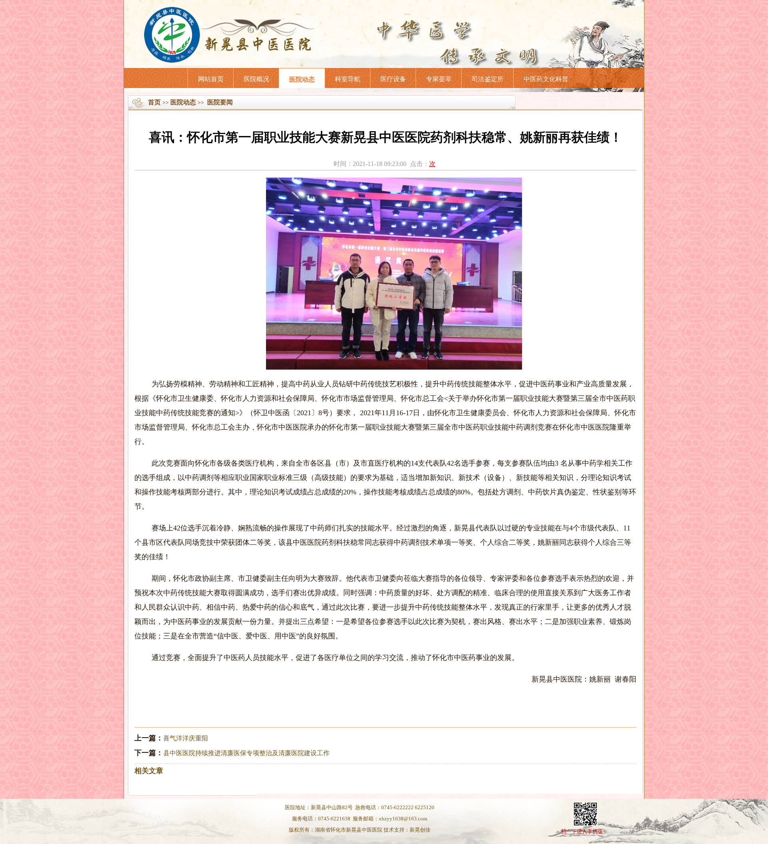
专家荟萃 (439, 79)
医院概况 (256, 79)
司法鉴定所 (488, 79)
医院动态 (302, 79)
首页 (154, 102)
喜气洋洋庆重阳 (185, 738)
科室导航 (347, 79)
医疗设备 (393, 79)
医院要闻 (220, 102)
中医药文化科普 (546, 79)
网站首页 (211, 79)
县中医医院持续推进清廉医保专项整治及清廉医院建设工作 (246, 753)
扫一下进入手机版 (582, 831)
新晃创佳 (420, 830)
